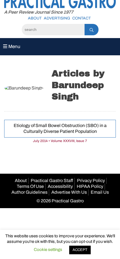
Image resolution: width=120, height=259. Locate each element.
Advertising (57, 18)
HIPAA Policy (90, 186)
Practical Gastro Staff (52, 180)
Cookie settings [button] (48, 249)
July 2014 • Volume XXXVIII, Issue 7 (60, 141)
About (35, 18)
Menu (13, 46)
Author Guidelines (29, 192)
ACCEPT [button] (80, 250)
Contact (81, 18)
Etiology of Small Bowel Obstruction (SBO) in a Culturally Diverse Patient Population (60, 128)
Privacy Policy (91, 180)
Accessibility (60, 186)
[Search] (92, 29)
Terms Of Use (30, 186)
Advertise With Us (69, 192)
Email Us (100, 192)
